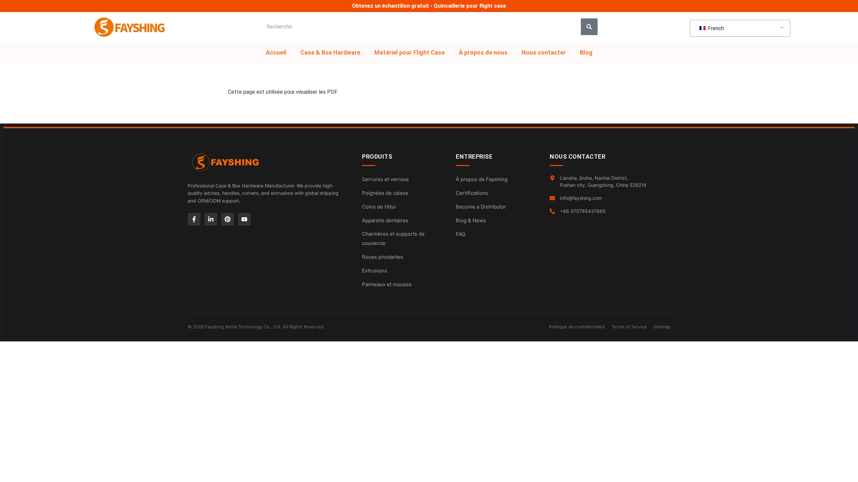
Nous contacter (544, 52)
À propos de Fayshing (481, 179)
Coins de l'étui (379, 207)
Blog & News (471, 220)
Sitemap (662, 326)
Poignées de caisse (385, 193)
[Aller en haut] (848, 472)
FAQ (460, 234)
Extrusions (374, 270)
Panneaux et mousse (387, 284)
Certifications (472, 193)
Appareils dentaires (385, 220)
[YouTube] (244, 219)
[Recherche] (589, 26)
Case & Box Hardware (330, 52)
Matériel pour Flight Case (409, 52)
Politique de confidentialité (577, 326)
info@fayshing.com (581, 198)
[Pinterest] (227, 219)
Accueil (276, 52)
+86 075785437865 (583, 211)
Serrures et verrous (385, 179)
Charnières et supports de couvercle (393, 238)
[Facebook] (194, 219)
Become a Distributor (481, 207)
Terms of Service (629, 326)
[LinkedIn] (210, 219)
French (715, 28)
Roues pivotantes (382, 257)
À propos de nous (483, 52)
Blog (586, 52)
